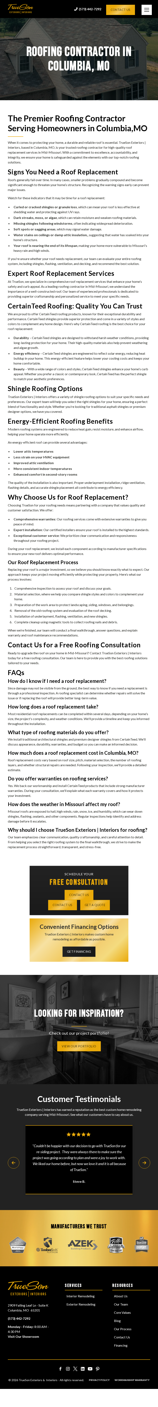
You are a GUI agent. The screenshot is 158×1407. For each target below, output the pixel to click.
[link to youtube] (90, 1368)
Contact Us (120, 10)
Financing (121, 1345)
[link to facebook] (60, 1368)
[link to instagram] (67, 1368)
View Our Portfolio (79, 1046)
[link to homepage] (21, 9)
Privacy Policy (99, 1380)
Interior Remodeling (80, 1296)
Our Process (122, 1329)
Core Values (122, 1312)
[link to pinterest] (97, 1368)
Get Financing (79, 951)
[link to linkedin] (82, 1368)
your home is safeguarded (54, 157)
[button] (142, 10)
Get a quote (95, 905)
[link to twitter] (75, 1368)
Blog (117, 1321)
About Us (121, 1296)
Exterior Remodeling (80, 1304)
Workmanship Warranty (132, 1380)
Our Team (121, 1304)
